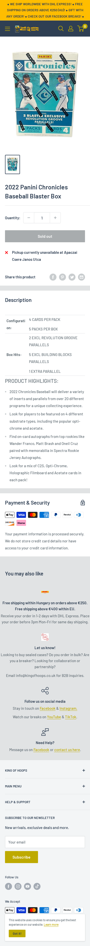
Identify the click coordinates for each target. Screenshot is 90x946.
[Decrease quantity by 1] (29, 217)
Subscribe (21, 857)
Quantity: (12, 217)
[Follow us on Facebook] (8, 886)
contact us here (67, 749)
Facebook (48, 708)
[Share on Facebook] (53, 276)
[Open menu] (7, 29)
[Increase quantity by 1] (55, 217)
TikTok (70, 717)
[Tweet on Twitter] (72, 276)
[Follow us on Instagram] (18, 886)
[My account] (70, 28)
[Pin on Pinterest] (62, 276)
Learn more (51, 924)
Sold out (45, 236)
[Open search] (61, 28)
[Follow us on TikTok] (37, 886)
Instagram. (68, 708)
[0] (81, 29)
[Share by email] (81, 276)
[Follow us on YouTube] (27, 886)
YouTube (54, 717)
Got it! (17, 933)
